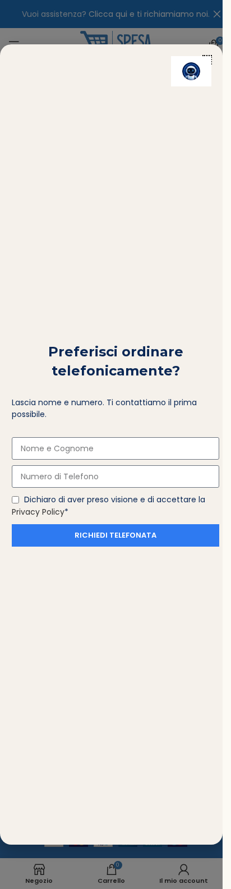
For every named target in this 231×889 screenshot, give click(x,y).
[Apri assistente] (191, 71)
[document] (111, 444)
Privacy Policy (38, 511)
